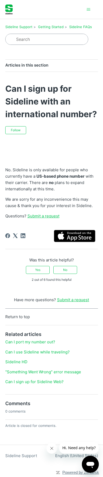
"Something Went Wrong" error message (43, 371)
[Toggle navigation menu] (88, 10)
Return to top (17, 316)
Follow (16, 130)
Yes (37, 270)
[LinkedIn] (23, 235)
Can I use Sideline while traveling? (37, 352)
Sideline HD (16, 361)
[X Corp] (15, 235)
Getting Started (51, 27)
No (65, 270)
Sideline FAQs (80, 27)
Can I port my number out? (30, 341)
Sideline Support (18, 27)
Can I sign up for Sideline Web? (34, 381)
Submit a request (73, 299)
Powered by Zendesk (80, 472)
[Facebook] (7, 235)
